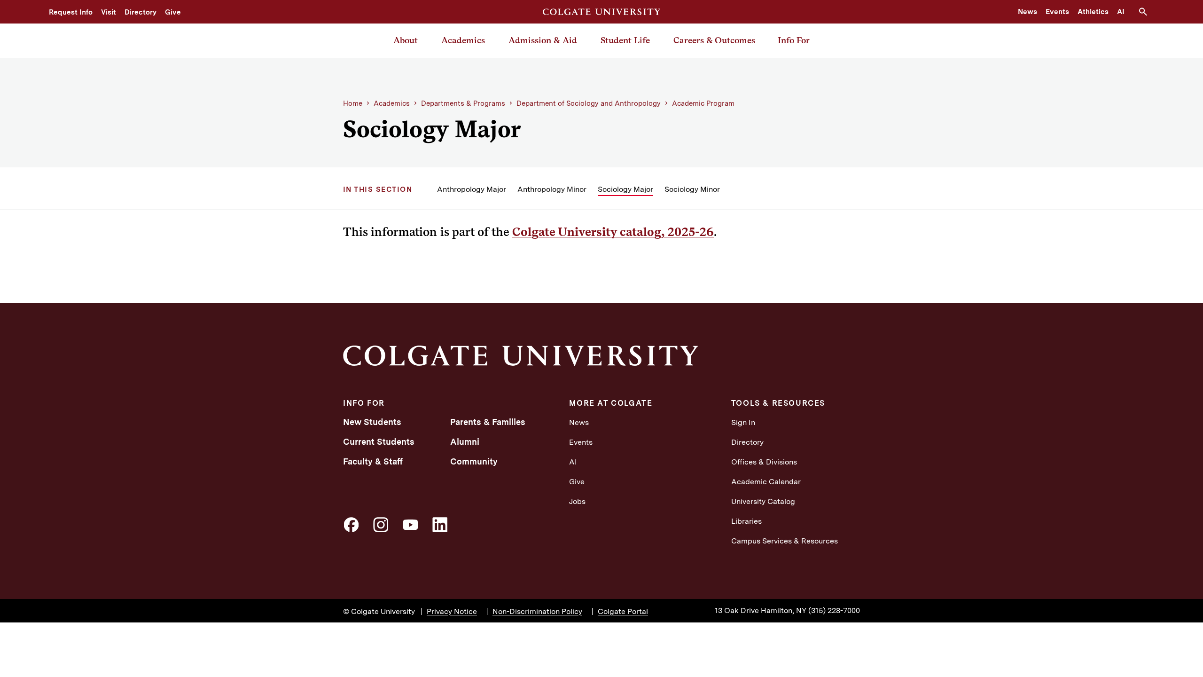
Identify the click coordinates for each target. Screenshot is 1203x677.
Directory (140, 12)
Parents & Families (487, 422)
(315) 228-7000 (834, 610)
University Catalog (763, 501)
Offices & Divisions (764, 461)
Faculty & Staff (373, 461)
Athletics (1093, 12)
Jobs (577, 501)
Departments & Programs (463, 103)
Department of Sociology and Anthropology (588, 103)
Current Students (378, 442)
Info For (794, 40)
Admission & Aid (542, 40)
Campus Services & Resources (784, 540)
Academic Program (703, 103)
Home (352, 103)
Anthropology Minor (551, 189)
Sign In (743, 422)
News (1027, 12)
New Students (372, 422)
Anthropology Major (471, 189)
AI (1121, 12)
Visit (108, 12)
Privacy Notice (452, 611)
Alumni (464, 442)
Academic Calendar (766, 481)
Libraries (746, 521)
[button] (1146, 11)
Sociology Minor (692, 189)
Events (1057, 12)
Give (173, 12)
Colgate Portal (623, 611)
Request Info (71, 12)
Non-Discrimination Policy (537, 611)
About (405, 40)
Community (474, 461)
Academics (463, 40)
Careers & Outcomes (714, 40)
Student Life (625, 40)
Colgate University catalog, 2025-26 (613, 231)
